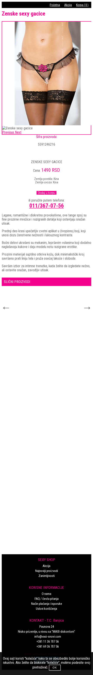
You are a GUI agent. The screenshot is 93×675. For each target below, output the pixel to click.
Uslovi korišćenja (46, 609)
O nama (46, 594)
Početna (55, 5)
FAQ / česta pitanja (47, 599)
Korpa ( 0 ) (82, 5)
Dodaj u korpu (46, 192)
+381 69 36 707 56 (48, 646)
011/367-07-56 (46, 205)
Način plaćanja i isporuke (46, 604)
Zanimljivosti (46, 576)
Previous (3, 304)
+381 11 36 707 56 (48, 641)
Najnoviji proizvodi (46, 571)
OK (55, 667)
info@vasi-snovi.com (47, 636)
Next (84, 304)
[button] (8, 132)
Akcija (68, 5)
